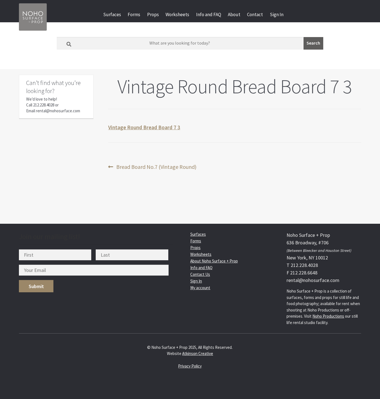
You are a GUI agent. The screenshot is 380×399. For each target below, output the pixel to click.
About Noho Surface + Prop (214, 261)
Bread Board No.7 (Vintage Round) (156, 167)
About (234, 14)
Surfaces (112, 14)
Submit (36, 286)
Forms (134, 14)
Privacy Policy (190, 366)
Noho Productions (328, 316)
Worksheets (177, 14)
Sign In (276, 14)
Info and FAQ (208, 14)
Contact (255, 14)
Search (313, 43)
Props (153, 14)
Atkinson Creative (197, 353)
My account (200, 287)
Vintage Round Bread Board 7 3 (144, 127)
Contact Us (200, 274)
